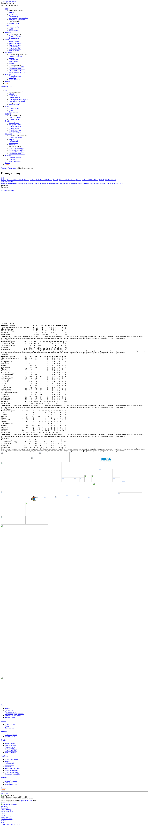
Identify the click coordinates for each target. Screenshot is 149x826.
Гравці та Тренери (15, 36)
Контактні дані (14, 23)
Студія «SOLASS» (25, 800)
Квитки (7, 81)
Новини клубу (14, 27)
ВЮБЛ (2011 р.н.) (15, 49)
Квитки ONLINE (7, 87)
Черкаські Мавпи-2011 (16, 70)
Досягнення (13, 14)
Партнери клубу (14, 16)
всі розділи (4, 793)
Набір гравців (13, 59)
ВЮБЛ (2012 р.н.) (15, 47)
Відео (11, 29)
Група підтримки (15, 76)
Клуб (6, 9)
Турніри (7, 39)
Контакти (12, 63)
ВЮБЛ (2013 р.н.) (15, 50)
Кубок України (14, 41)
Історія (11, 12)
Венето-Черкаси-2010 (16, 67)
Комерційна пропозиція (17, 19)
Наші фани (12, 78)
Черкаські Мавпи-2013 (17, 72)
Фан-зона (8, 74)
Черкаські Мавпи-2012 (17, 69)
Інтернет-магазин (15, 79)
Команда (8, 32)
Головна (3, 168)
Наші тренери (13, 61)
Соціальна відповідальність (18, 18)
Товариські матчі (15, 43)
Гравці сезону (12, 168)
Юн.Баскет (8, 52)
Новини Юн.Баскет (15, 56)
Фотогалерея (13, 30)
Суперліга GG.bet (15, 45)
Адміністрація (14, 38)
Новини (7, 25)
